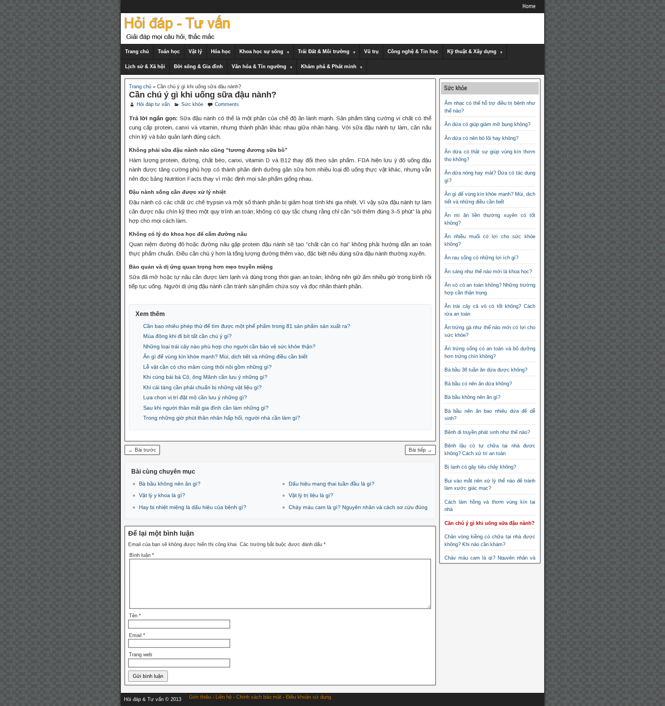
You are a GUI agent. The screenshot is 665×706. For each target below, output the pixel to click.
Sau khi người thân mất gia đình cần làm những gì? (206, 408)
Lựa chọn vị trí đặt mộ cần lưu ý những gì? (195, 397)
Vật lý (195, 51)
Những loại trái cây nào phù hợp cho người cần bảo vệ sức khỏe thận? (229, 346)
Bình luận (141, 555)
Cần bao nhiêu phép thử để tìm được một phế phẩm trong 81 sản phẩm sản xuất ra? (246, 326)
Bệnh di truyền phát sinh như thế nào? (487, 432)
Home (529, 6)
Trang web (140, 654)
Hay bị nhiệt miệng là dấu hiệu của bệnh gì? (192, 507)
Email (137, 635)
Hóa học (221, 51)
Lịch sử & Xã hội (145, 66)
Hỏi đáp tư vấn (153, 104)
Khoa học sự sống (261, 51)
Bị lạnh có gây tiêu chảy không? (480, 467)
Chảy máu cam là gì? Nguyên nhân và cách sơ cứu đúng (358, 507)
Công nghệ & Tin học (413, 51)
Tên (135, 616)
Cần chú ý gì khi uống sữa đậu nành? (202, 94)
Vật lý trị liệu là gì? (311, 495)
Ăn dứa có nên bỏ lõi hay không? (481, 138)
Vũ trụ (371, 51)
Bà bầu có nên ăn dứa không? (478, 384)
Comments (227, 104)
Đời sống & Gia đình (198, 66)
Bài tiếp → (420, 450)
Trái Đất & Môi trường (323, 51)
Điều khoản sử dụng (308, 697)
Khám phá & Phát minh (328, 66)
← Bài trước (142, 450)
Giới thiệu (200, 697)
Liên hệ (224, 697)
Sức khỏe (192, 104)
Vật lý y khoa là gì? (162, 495)
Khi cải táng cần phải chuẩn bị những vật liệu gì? (202, 387)
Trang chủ (137, 51)
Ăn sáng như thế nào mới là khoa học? (488, 271)
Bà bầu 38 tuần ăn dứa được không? (485, 370)
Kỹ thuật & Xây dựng (471, 51)
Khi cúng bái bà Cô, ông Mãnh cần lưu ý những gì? (205, 377)
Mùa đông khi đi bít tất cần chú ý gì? (187, 336)
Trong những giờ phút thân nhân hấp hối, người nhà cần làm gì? (221, 418)
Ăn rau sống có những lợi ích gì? (481, 258)
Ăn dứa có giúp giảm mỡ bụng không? (487, 124)
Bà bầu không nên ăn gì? (170, 484)
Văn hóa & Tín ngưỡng (259, 66)
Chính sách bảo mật (258, 697)
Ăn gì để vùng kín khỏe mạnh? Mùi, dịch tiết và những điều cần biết (225, 356)
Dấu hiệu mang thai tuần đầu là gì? (331, 484)
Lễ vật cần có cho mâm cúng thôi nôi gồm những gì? (207, 367)
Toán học (169, 51)
